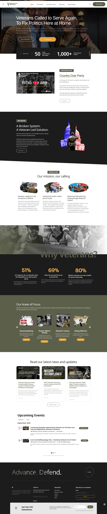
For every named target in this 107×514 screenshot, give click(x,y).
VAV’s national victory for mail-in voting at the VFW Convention (52, 384)
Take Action (57, 490)
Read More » (20, 398)
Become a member (58, 492)
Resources (61, 4)
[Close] (105, 504)
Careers (56, 494)
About (32, 4)
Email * (77, 490)
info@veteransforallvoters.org (40, 496)
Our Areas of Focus (51, 4)
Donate (89, 472)
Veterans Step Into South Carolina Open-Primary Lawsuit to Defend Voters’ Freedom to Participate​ (26, 385)
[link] (83, 428)
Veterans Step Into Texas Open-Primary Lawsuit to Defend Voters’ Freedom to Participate (78, 385)
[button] (17, 327)
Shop (55, 497)
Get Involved (40, 4)
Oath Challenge (71, 4)
